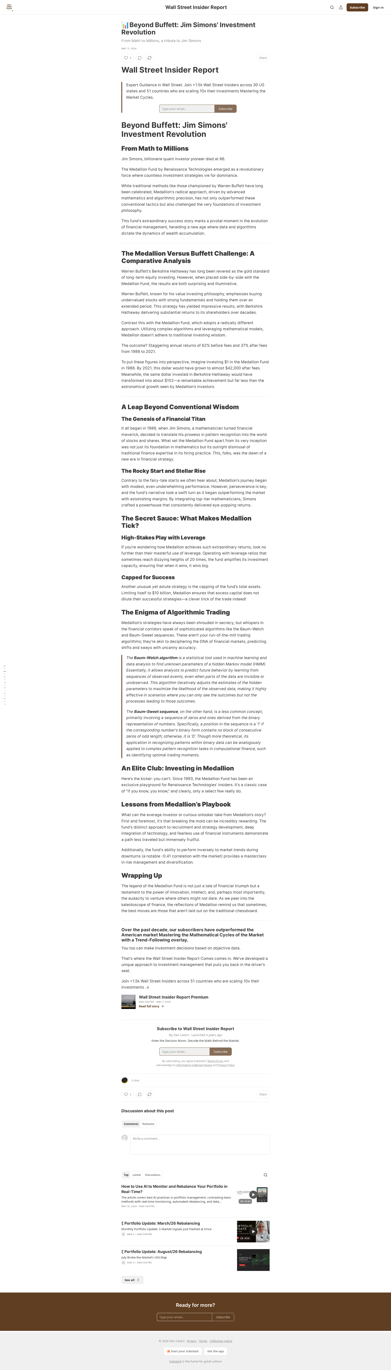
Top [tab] (126, 1175)
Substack (175, 1361)
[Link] (115, 69)
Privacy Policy (226, 1065)
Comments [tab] (131, 1124)
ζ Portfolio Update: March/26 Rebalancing (160, 1223)
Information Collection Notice (194, 1065)
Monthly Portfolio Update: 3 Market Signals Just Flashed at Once (166, 1229)
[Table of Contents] (4, 685)
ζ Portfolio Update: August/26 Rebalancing (161, 1251)
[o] (253, 1195)
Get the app (215, 1351)
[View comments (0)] (140, 58)
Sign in (378, 7)
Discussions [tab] (152, 1175)
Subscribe (357, 7)
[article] (195, 1199)
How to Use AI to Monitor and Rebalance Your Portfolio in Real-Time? (174, 1189)
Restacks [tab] (148, 1124)
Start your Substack (185, 1351)
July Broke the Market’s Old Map (144, 1257)
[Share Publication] (341, 7)
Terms (203, 1341)
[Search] (332, 7)
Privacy (192, 1341)
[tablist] (139, 1124)
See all (130, 1280)
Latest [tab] (137, 1175)
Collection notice (221, 1341)
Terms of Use (215, 1061)
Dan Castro (146, 1001)
